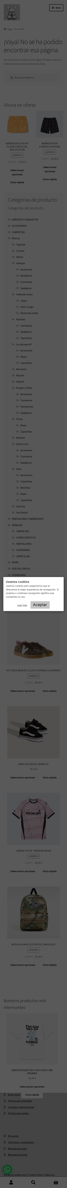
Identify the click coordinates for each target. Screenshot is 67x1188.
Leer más (22, 605)
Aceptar (40, 604)
